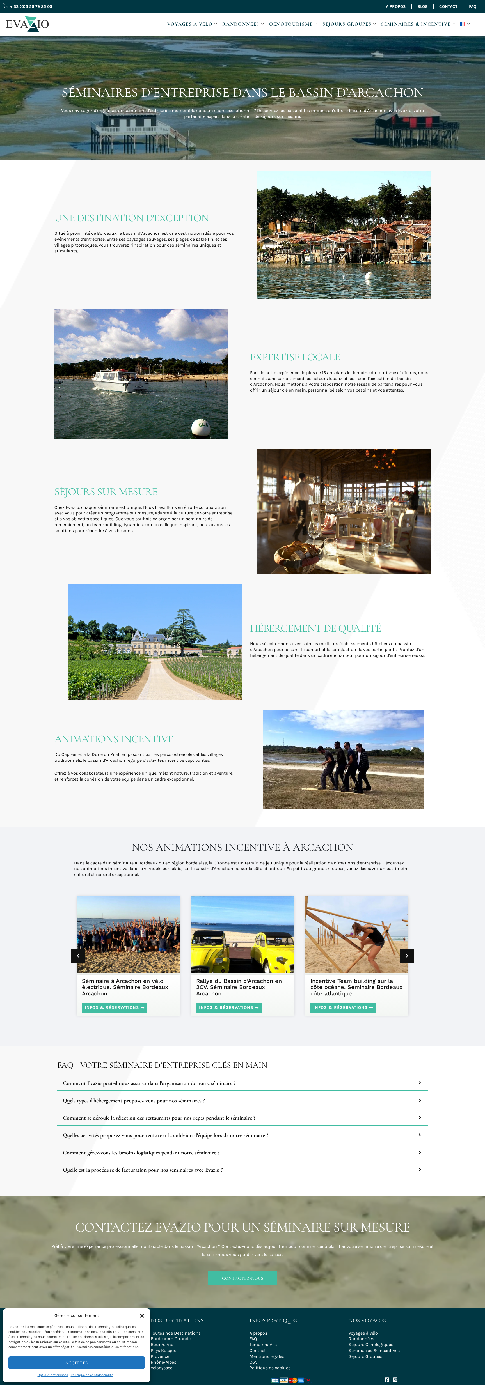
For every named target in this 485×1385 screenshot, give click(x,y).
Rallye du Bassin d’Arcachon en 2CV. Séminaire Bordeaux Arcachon (125, 987)
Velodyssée (161, 1367)
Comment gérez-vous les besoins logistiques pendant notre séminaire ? (141, 1153)
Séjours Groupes (347, 24)
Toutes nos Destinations (176, 1333)
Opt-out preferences (53, 1375)
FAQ (472, 6)
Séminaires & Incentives (374, 1350)
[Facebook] (386, 1379)
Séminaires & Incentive (415, 24)
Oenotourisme (291, 24)
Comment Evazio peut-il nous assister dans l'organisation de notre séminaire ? (149, 1083)
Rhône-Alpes (163, 1362)
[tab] (242, 1083)
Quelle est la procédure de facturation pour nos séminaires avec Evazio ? (143, 1170)
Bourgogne (162, 1344)
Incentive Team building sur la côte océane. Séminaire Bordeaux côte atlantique (242, 987)
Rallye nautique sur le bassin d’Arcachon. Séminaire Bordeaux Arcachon (354, 987)
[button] (142, 1316)
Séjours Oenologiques (371, 1344)
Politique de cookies (270, 1367)
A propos (396, 6)
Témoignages (263, 1344)
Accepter (76, 1362)
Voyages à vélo (190, 24)
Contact (448, 6)
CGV (254, 1362)
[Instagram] (395, 1379)
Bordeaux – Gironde (171, 1338)
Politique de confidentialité (92, 1375)
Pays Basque (163, 1350)
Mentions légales (267, 1356)
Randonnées (240, 24)
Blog (422, 6)
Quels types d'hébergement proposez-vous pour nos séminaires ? (134, 1101)
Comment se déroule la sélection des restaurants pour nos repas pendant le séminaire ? (159, 1118)
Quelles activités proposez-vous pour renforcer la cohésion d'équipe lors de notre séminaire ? (165, 1135)
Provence (160, 1356)
